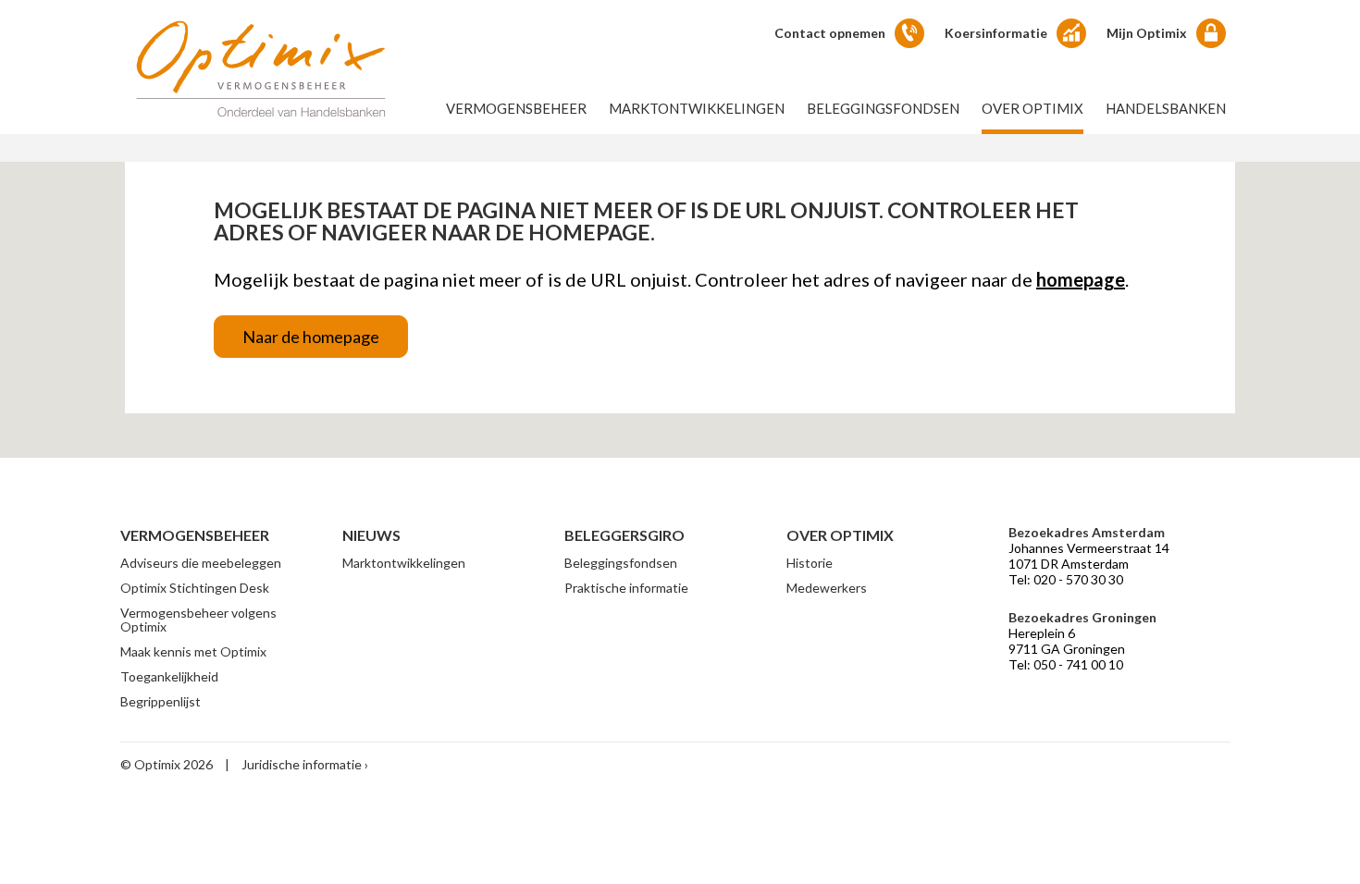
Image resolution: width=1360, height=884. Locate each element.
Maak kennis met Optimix (193, 651)
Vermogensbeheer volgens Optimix (198, 619)
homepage (1080, 279)
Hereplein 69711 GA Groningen (1066, 641)
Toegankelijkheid (169, 676)
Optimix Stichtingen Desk (194, 587)
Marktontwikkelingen (697, 108)
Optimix (261, 67)
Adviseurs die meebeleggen (200, 563)
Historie (809, 563)
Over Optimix (1032, 108)
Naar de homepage (310, 336)
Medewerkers (826, 587)
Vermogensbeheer (516, 108)
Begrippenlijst (160, 701)
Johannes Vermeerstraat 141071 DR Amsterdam (1088, 555)
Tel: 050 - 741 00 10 (1065, 664)
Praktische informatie (626, 587)
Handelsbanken (1166, 108)
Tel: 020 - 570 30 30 (1065, 579)
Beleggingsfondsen (883, 108)
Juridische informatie (301, 764)
